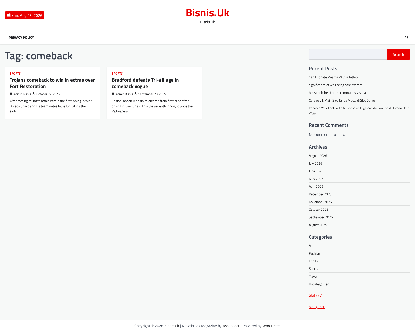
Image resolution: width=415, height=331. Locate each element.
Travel (313, 276)
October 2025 (318, 209)
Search (398, 54)
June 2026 (316, 170)
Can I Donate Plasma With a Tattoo (333, 77)
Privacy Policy (21, 37)
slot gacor (317, 307)
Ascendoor (231, 326)
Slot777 (315, 295)
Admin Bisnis (22, 94)
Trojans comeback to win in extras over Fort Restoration (52, 83)
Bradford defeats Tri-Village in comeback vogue (145, 83)
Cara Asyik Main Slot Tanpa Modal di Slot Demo (342, 100)
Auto (312, 245)
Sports (15, 73)
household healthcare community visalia (337, 92)
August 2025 (318, 224)
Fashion (314, 253)
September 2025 (321, 217)
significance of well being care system (335, 84)
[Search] (406, 37)
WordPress (271, 326)
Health (313, 260)
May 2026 (316, 178)
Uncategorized (319, 283)
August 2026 (318, 155)
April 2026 (316, 186)
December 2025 (320, 194)
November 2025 (320, 201)
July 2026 (315, 163)
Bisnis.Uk (207, 12)
